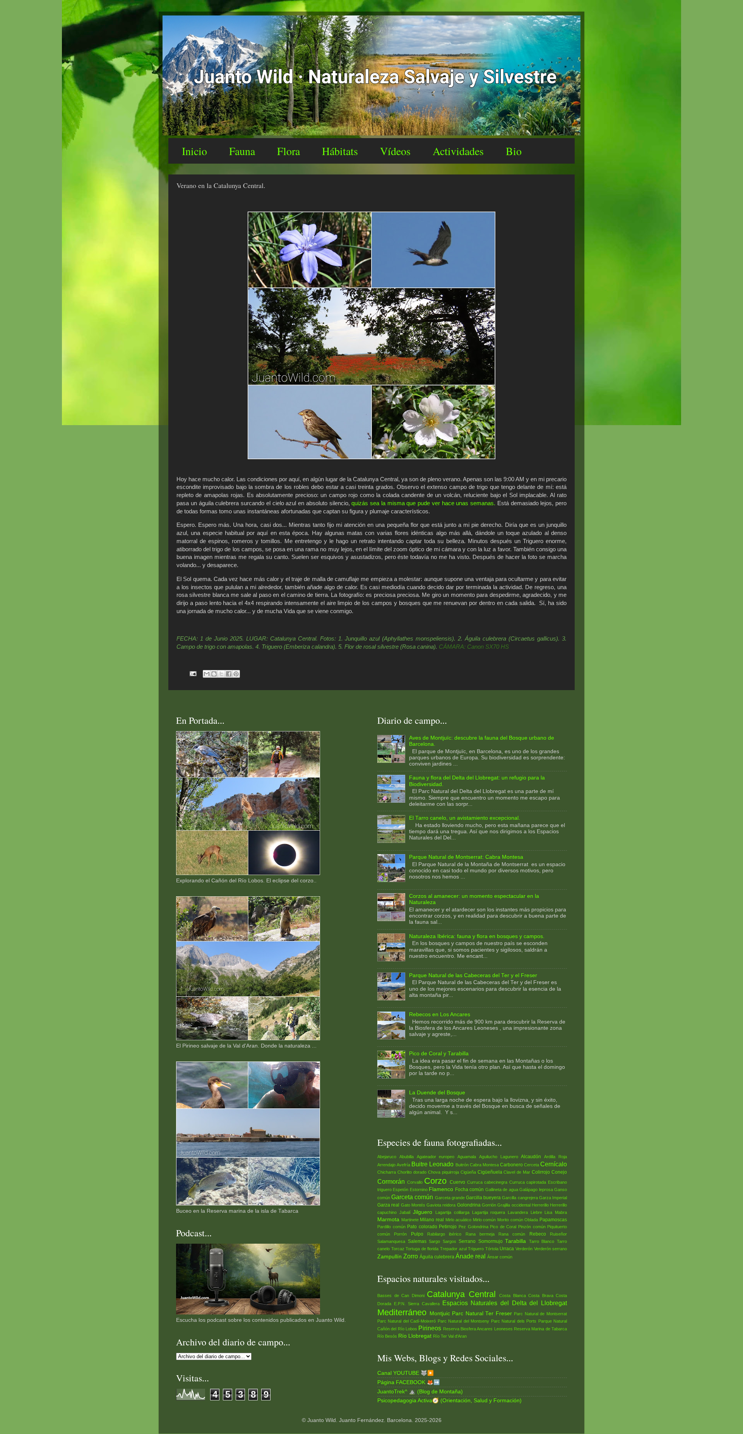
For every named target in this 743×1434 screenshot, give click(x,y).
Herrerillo (540, 1205)
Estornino (419, 1189)
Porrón (400, 1234)
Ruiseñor (558, 1234)
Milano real (432, 1219)
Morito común (510, 1219)
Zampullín (389, 1257)
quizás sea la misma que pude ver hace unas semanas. (423, 503)
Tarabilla (515, 1241)
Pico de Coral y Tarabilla (439, 1053)
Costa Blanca (512, 1295)
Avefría (403, 1164)
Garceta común (412, 1196)
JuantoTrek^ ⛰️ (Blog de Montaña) (420, 1392)
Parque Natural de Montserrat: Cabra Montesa (466, 857)
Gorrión (489, 1205)
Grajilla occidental (513, 1205)
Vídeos (395, 151)
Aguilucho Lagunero (498, 1156)
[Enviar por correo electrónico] (207, 674)
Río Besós (387, 1336)
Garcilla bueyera (483, 1197)
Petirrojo (448, 1226)
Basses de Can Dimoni (401, 1295)
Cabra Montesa (484, 1164)
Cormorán (391, 1181)
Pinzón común (532, 1226)
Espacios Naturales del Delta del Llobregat (504, 1302)
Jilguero (422, 1212)
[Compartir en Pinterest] (236, 674)
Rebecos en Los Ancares (439, 1014)
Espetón (400, 1189)
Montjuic (440, 1313)
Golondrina (469, 1205)
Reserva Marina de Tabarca (540, 1328)
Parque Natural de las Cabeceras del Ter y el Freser (473, 975)
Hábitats (340, 151)
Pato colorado (422, 1226)
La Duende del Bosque (437, 1093)
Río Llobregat (414, 1336)
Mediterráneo (401, 1312)
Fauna (242, 151)
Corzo (435, 1181)
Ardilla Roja (555, 1156)
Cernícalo (553, 1164)
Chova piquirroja (443, 1172)
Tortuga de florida (422, 1248)
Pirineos (429, 1328)
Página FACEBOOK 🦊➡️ (408, 1382)
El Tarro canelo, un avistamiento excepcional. (464, 818)
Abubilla (406, 1156)
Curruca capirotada (527, 1182)
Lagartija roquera (488, 1212)
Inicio (194, 151)
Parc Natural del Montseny (463, 1321)
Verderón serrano (550, 1248)
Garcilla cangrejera (520, 1197)
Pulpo (417, 1234)
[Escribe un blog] (214, 674)
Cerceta (531, 1164)
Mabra (561, 1212)
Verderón (523, 1248)
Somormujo (490, 1241)
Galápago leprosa (536, 1189)
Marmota (388, 1219)
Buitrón (462, 1164)
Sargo (434, 1241)
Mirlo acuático (458, 1219)
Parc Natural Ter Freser (482, 1313)
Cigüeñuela (490, 1172)
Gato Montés (413, 1205)
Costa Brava (540, 1295)
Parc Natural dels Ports (513, 1321)
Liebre (536, 1212)
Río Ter (440, 1336)
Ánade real (470, 1256)
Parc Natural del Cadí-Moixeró (406, 1321)
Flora (288, 151)
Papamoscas (553, 1219)
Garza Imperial (553, 1197)
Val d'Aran (457, 1336)
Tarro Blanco (542, 1241)
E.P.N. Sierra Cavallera (417, 1303)
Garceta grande (450, 1197)
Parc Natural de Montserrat (540, 1313)
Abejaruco (386, 1156)
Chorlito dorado (411, 1172)
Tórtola (491, 1248)
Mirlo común (484, 1219)
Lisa (548, 1212)
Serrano (467, 1241)
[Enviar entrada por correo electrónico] (192, 673)
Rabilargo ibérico (444, 1234)
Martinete (410, 1219)
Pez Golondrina (473, 1226)
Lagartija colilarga (452, 1212)
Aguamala (466, 1156)
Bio (514, 151)
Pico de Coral (503, 1226)
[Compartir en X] (221, 674)
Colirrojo (541, 1172)
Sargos (449, 1241)
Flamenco (441, 1189)
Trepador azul (453, 1248)
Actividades (458, 151)
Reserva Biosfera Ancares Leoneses (478, 1328)
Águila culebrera (436, 1257)
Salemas (417, 1241)
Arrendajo (386, 1164)
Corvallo (415, 1182)
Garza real (388, 1205)
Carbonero (511, 1164)
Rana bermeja (480, 1234)
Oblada (531, 1219)
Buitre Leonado (432, 1164)
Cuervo (457, 1182)
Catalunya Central (461, 1294)
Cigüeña (468, 1172)
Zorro (410, 1256)
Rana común (511, 1234)
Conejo (559, 1172)
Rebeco (537, 1234)
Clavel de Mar (516, 1172)
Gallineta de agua (501, 1189)
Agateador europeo (436, 1156)
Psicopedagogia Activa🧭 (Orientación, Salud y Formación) (449, 1400)
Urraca (507, 1248)
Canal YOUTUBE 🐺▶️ (405, 1373)
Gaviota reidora (440, 1205)
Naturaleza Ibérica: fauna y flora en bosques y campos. (476, 936)
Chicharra (386, 1172)
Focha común (469, 1189)
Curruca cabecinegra (487, 1182)
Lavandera (518, 1212)
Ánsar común (499, 1257)
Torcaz (397, 1248)
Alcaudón (531, 1156)
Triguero (476, 1248)
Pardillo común (391, 1226)
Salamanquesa (391, 1241)
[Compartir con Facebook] (229, 674)
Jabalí (405, 1212)
